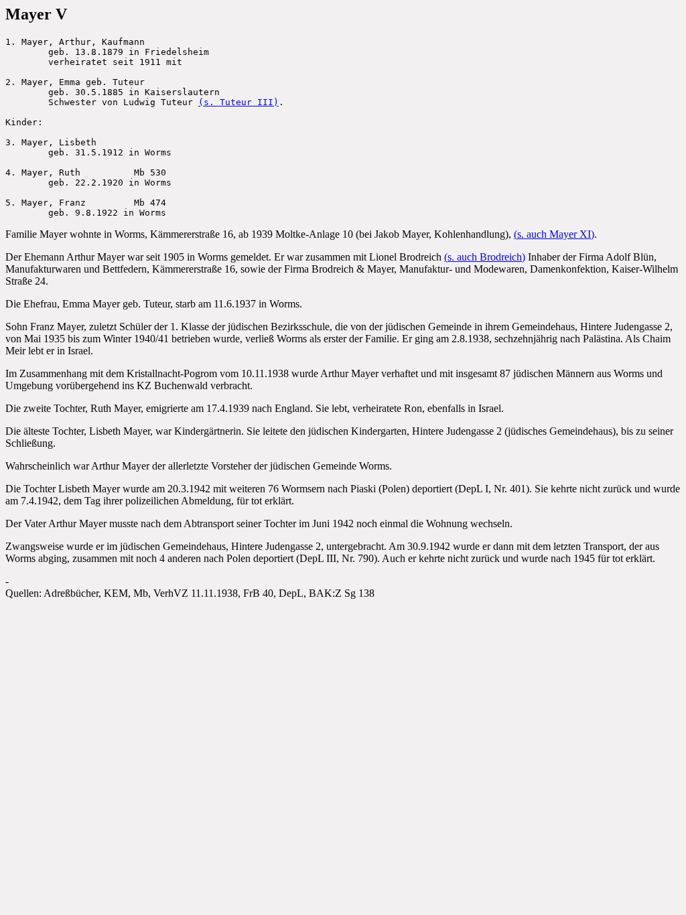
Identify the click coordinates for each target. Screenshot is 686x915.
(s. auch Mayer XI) (554, 234)
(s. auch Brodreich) (484, 257)
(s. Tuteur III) (238, 102)
